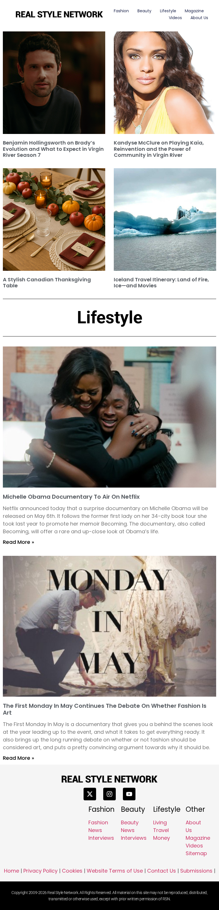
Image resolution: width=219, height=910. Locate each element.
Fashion (121, 11)
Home (11, 870)
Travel (161, 830)
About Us (199, 18)
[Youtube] (129, 794)
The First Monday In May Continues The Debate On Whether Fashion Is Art (104, 709)
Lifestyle (168, 11)
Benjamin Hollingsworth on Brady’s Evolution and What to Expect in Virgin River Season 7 (53, 149)
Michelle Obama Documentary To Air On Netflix (71, 497)
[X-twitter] (90, 794)
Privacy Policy (40, 870)
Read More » (18, 542)
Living (160, 822)
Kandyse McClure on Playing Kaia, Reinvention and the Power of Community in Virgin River (159, 149)
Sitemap (196, 853)
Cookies (72, 870)
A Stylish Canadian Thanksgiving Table (47, 282)
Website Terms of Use (115, 870)
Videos (175, 18)
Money (161, 837)
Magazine (194, 11)
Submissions (196, 870)
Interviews (101, 837)
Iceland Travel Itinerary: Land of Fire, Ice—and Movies (161, 282)
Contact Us (161, 870)
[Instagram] (109, 794)
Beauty (144, 11)
